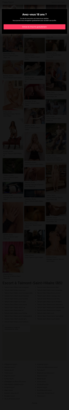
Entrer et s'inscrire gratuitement (34, 27)
